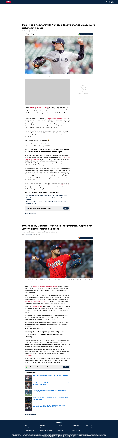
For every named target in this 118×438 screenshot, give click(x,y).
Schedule (25, 2)
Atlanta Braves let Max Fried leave (39, 107)
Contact (60, 425)
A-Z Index (60, 430)
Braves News (32, 213)
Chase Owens (28, 234)
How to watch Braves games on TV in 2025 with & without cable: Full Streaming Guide (46, 202)
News (15, 2)
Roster (37, 2)
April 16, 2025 (46, 146)
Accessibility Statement (46, 430)
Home (26, 213)
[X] (106, 1)
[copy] (33, 34)
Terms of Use (74, 428)
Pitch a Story (43, 428)
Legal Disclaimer (29, 430)
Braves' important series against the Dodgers (44, 286)
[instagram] (109, 1)
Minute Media (17, 434)
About (26, 425)
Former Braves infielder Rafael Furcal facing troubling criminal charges (46, 195)
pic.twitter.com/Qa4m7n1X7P (41, 144)
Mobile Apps (89, 425)
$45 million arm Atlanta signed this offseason (37, 301)
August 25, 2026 (47, 328)
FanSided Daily (29, 428)
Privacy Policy (62, 428)
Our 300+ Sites (75, 425)
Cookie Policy (89, 428)
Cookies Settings (75, 430)
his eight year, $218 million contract (56, 118)
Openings (42, 425)
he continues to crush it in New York (59, 185)
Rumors (20, 2)
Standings (32, 2)
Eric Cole (26, 31)
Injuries (42, 2)
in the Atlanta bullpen (36, 306)
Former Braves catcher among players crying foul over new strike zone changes (46, 198)
